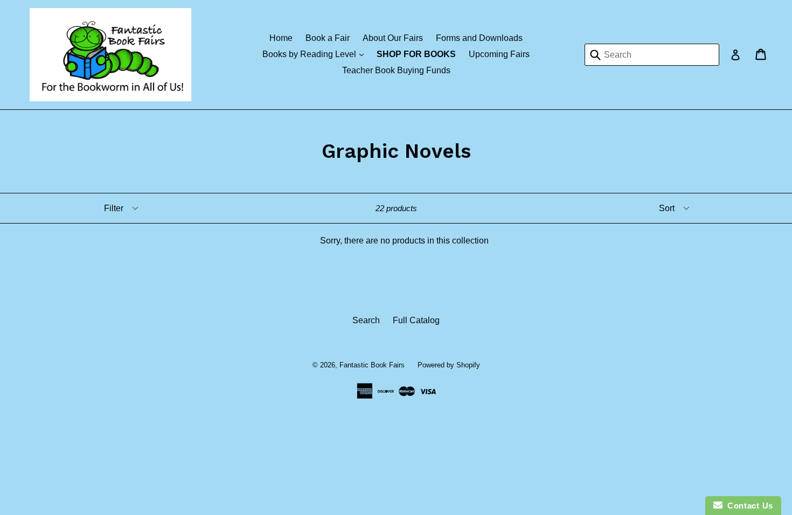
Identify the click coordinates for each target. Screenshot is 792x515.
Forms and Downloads (479, 38)
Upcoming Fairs (499, 54)
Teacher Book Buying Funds (396, 70)
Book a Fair (327, 38)
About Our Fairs (393, 38)
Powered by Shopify (449, 365)
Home (281, 38)
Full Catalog (416, 320)
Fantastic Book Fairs (372, 365)
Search (366, 320)
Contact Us (747, 505)
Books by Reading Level (315, 54)
